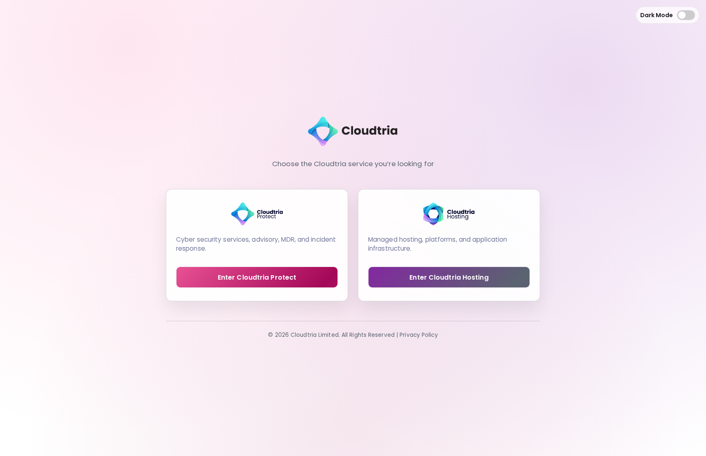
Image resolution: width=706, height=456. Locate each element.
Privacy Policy (419, 335)
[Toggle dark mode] (686, 15)
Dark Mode (656, 15)
